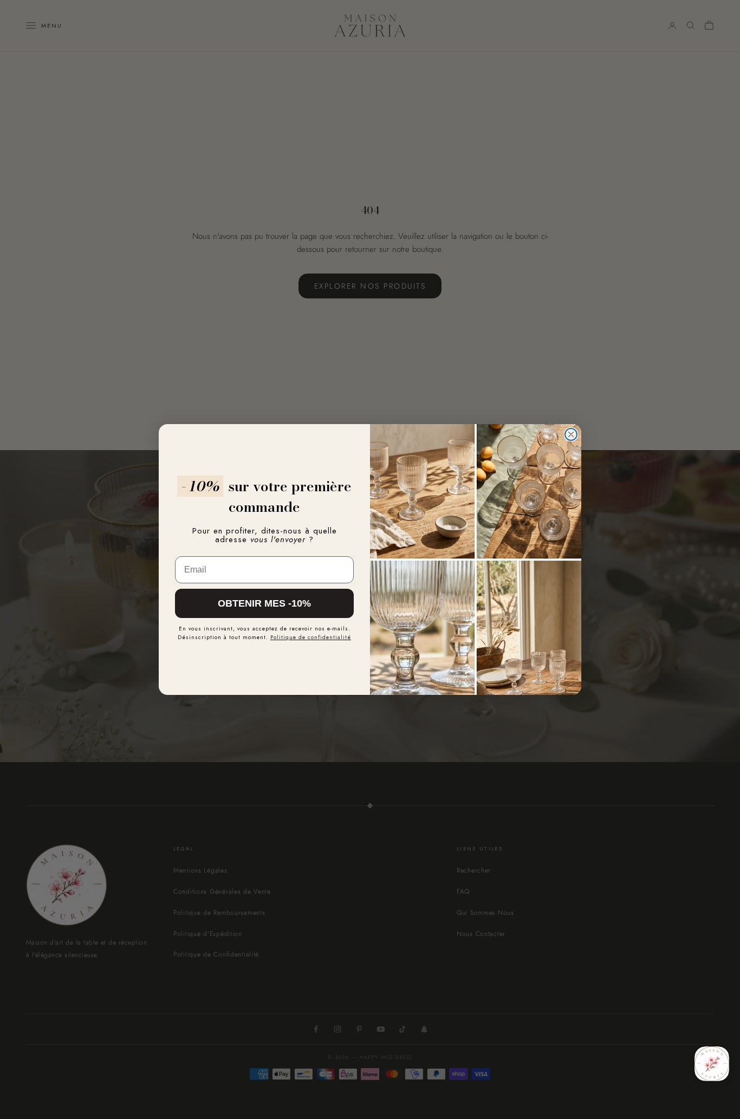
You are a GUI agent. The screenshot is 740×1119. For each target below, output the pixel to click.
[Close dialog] (571, 434)
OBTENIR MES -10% (264, 603)
